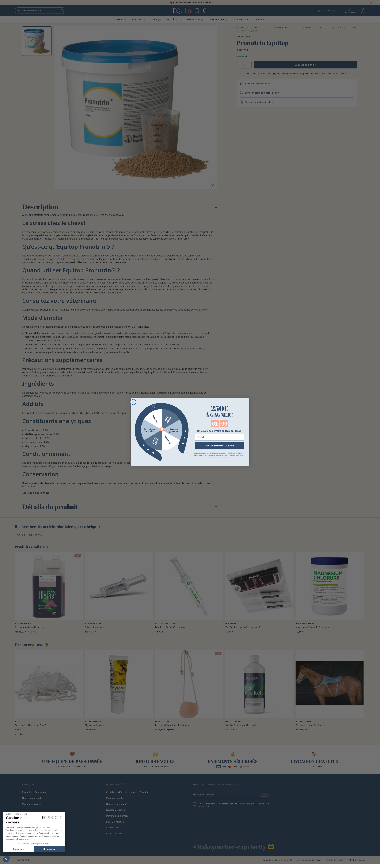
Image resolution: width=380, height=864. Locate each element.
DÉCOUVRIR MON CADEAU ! (219, 445)
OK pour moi (49, 849)
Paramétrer (18, 849)
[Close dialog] (133, 402)
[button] (6, 859)
